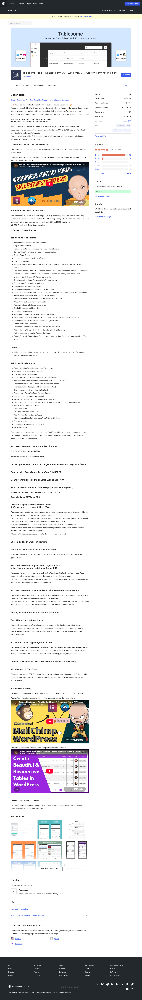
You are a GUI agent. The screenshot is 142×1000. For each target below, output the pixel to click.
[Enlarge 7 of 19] (60, 823)
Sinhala (30, 987)
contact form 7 (121, 126)
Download (126, 75)
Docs (19, 100)
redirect (115, 130)
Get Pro (25, 100)
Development (53, 85)
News (10, 969)
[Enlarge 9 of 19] (60, 864)
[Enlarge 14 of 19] (86, 823)
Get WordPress (132, 3)
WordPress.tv (64, 975)
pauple (56, 939)
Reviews (26, 85)
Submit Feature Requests (59, 100)
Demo (13, 100)
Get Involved (89, 965)
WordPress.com (116, 965)
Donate (88, 972)
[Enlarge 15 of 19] (86, 843)
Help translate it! (86, 16)
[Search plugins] (30, 23)
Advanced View (101, 136)
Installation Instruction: (19, 909)
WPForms (127, 130)
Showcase (37, 965)
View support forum (102, 196)
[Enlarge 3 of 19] (33, 864)
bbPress (114, 972)
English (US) (127, 121)
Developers (63, 972)
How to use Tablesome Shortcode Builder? (27, 916)
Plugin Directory (13, 10)
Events (87, 969)
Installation (38, 85)
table (121, 130)
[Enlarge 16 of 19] (86, 864)
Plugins (36, 972)
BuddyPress (115, 975)
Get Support (43, 100)
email (128, 126)
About (10, 965)
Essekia (28, 76)
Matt (112, 969)
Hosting (11, 972)
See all (128, 173)
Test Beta (34, 100)
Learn (61, 965)
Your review (99, 173)
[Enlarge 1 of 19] (33, 823)
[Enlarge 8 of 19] (60, 843)
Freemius (18, 944)
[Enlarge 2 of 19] (33, 843)
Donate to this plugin (103, 217)
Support (128, 85)
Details (15, 85)
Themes (36, 969)
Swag (87, 975)
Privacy (10, 975)
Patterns (37, 975)
